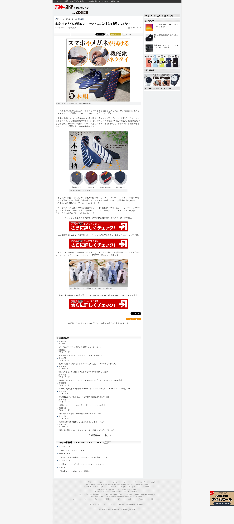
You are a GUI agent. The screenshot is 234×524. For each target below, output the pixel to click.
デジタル (100, 482)
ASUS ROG (126, 484)
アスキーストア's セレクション (72, 7)
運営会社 (121, 504)
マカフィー (97, 484)
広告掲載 (140, 504)
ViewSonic (111, 489)
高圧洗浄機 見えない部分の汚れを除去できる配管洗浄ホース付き (83, 372)
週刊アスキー (104, 496)
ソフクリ (147, 487)
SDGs (137, 494)
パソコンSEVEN (135, 484)
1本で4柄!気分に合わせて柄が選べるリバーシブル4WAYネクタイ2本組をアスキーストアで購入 (98, 235)
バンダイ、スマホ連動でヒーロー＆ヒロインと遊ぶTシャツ (82, 457)
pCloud (134, 489)
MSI (99, 489)
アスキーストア (136, 28)
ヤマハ (126, 487)
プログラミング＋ (123, 494)
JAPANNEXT (135, 491)
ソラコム (102, 491)
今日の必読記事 (95, 496)
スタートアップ (138, 482)
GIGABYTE (104, 489)
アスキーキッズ (82, 494)
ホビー (113, 482)
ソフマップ (118, 489)
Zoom (130, 487)
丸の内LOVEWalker (144, 499)
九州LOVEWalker (133, 499)
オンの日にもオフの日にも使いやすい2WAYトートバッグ (80, 355)
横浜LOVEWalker (99, 499)
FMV (87, 484)
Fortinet (124, 491)
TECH (95, 482)
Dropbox (108, 491)
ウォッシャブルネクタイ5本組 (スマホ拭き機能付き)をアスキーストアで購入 (98, 218)
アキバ (126, 482)
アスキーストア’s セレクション (67, 19)
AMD (115, 484)
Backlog (119, 491)
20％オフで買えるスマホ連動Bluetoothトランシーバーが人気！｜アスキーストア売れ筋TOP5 (94, 389)
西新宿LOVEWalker (111, 499)
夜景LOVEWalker (122, 499)
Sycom (120, 484)
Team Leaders (113, 494)
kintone (99, 487)
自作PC (118, 482)
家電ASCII (96, 494)
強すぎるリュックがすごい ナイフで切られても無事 (166, 46)
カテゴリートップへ (133, 319)
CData (113, 491)
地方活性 (131, 494)
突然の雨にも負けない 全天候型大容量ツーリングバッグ (80, 414)
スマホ (131, 482)
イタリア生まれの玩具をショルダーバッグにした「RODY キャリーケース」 (87, 364)
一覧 (107, 34)
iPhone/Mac (107, 482)
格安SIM (89, 494)
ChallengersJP (152, 494)
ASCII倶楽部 (151, 482)
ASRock (96, 491)
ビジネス (89, 482)
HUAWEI (86, 487)
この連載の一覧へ (98, 435)
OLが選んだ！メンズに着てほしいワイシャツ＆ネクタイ (81, 464)
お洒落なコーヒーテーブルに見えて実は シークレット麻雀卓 (81, 405)
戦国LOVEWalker (156, 499)
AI (82, 482)
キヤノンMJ (111, 487)
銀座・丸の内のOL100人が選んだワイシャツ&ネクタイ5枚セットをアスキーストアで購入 (98, 295)
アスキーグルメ (104, 494)
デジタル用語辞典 (114, 496)
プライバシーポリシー (109, 504)
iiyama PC (110, 484)
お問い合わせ (130, 504)
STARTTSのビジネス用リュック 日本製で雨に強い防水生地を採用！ (84, 397)
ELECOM (104, 484)
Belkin (121, 487)
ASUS (129, 491)
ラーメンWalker (77, 499)
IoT (85, 482)
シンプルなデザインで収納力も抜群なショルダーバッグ (79, 347)
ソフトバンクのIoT (138, 487)
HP (142, 484)
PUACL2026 (143, 494)
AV (122, 482)
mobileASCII (123, 496)
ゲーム (145, 482)
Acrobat (104, 487)
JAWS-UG (93, 487)
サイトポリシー (95, 504)
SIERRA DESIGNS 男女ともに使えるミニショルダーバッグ (81, 422)
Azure (116, 487)
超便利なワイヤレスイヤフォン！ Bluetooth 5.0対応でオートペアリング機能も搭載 (90, 380)
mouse (91, 484)
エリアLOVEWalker (88, 499)
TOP (79, 482)
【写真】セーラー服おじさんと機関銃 (74, 471)
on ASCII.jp (80, 12)
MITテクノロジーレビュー (135, 496)
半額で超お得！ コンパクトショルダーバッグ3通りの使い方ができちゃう (86, 430)
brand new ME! (126, 489)
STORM (146, 484)
